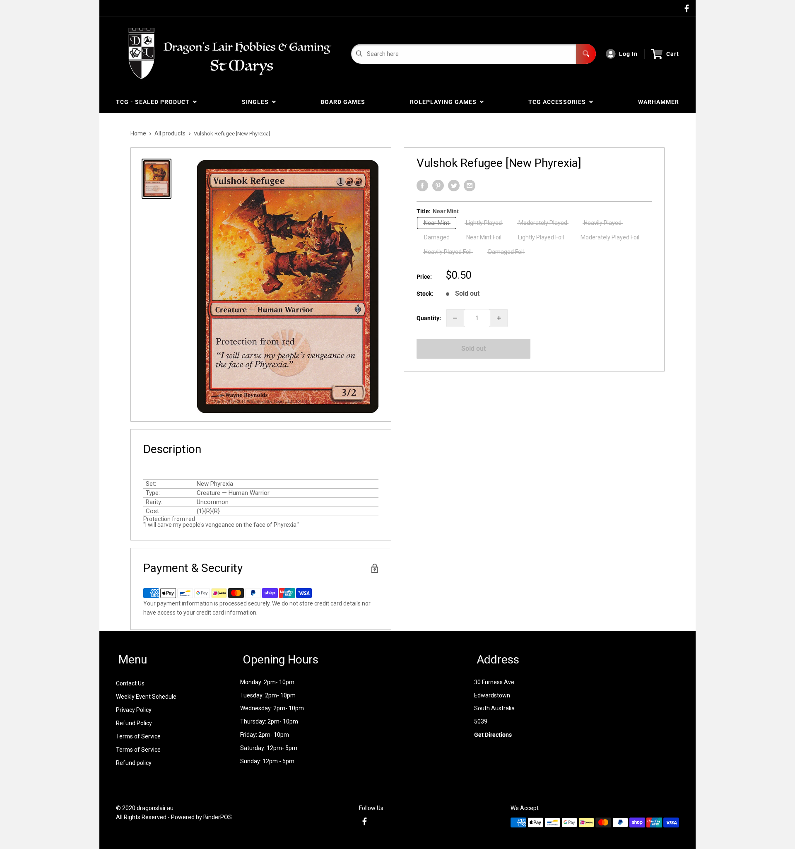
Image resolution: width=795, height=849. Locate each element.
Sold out (473, 348)
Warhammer (658, 102)
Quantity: (429, 318)
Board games (342, 102)
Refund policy (134, 763)
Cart (672, 54)
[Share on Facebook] (422, 185)
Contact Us (130, 683)
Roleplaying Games (445, 102)
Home (138, 133)
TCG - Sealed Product (154, 102)
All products (170, 133)
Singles (257, 102)
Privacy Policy (134, 710)
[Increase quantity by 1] (499, 318)
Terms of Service (138, 736)
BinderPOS (217, 817)
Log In (628, 54)
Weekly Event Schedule (146, 696)
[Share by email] (469, 185)
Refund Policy (134, 723)
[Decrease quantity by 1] (455, 318)
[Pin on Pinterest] (438, 185)
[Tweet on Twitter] (454, 185)
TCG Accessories (558, 102)
